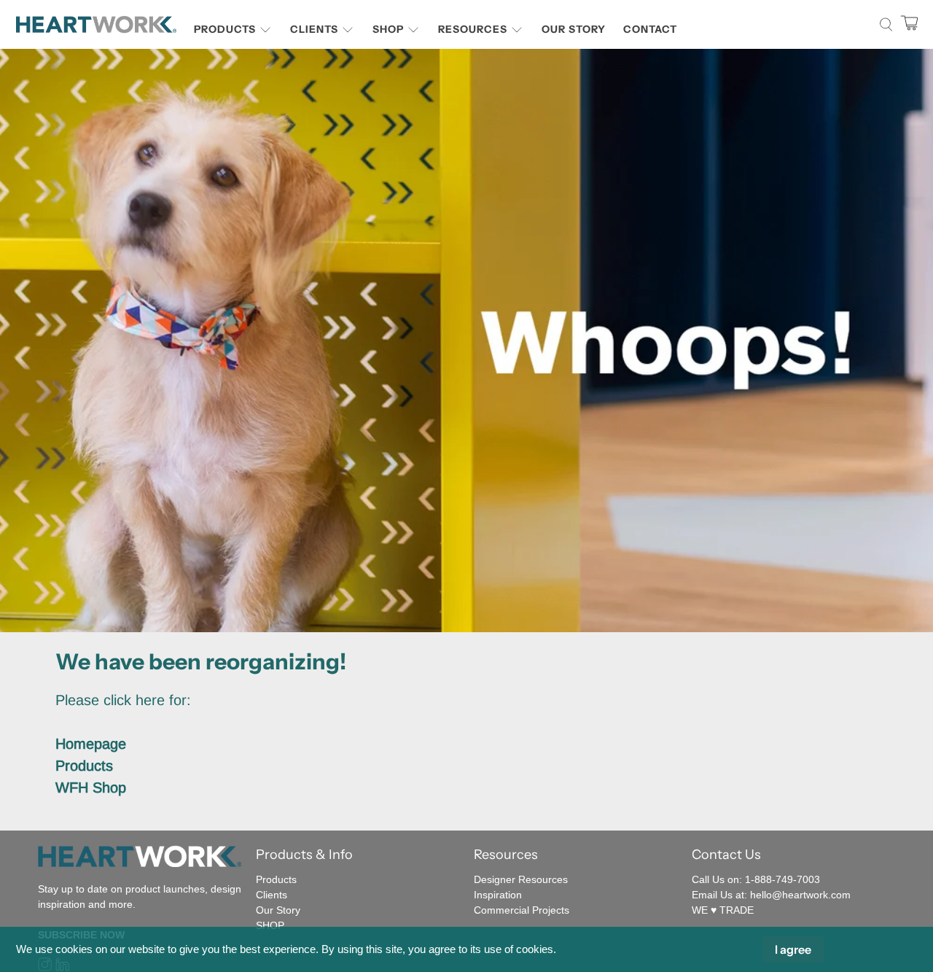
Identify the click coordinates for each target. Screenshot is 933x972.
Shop (388, 29)
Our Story (574, 29)
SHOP (270, 925)
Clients (314, 29)
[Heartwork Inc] (96, 24)
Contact (650, 29)
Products (225, 29)
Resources (472, 29)
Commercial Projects (521, 910)
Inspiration (498, 895)
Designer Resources (521, 879)
